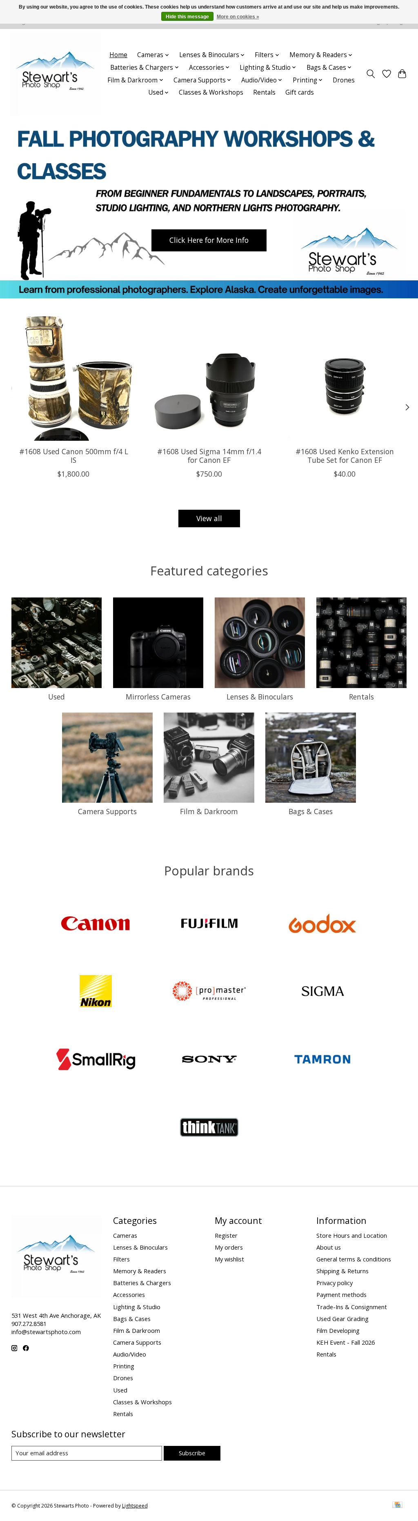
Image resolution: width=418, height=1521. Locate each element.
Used (56, 697)
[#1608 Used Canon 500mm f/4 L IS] (73, 378)
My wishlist (229, 1259)
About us (328, 1247)
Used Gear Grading (342, 1318)
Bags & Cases (311, 811)
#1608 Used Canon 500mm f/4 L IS (73, 455)
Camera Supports (107, 811)
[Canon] (96, 924)
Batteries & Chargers (142, 1283)
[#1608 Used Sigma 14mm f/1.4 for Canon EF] (209, 378)
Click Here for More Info (209, 240)
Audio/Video (129, 1354)
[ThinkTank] (209, 1128)
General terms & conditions (353, 1259)
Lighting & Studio (136, 1307)
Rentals (264, 92)
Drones (344, 80)
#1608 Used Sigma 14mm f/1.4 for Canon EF (209, 455)
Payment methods (341, 1294)
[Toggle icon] (370, 74)
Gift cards (299, 92)
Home (118, 55)
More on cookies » (238, 17)
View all (209, 518)
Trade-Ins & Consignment (351, 1307)
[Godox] (322, 924)
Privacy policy (334, 1283)
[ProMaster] (209, 992)
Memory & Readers (139, 1271)
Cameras (125, 1235)
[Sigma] (322, 992)
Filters (121, 1259)
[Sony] (209, 1060)
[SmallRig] (96, 1060)
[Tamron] (322, 1060)
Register (226, 1235)
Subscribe (192, 1453)
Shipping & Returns (342, 1271)
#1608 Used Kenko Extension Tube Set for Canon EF (345, 455)
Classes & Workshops (211, 92)
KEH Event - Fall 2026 (345, 1342)
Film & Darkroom (209, 811)
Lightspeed (135, 1505)
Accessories (129, 1294)
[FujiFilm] (209, 924)
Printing (123, 1366)
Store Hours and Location (351, 1235)
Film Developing (338, 1330)
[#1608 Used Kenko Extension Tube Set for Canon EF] (344, 378)
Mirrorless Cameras (158, 697)
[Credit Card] (397, 1505)
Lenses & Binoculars (260, 697)
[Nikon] (96, 992)
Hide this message (187, 17)
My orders (229, 1247)
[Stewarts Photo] (55, 73)
